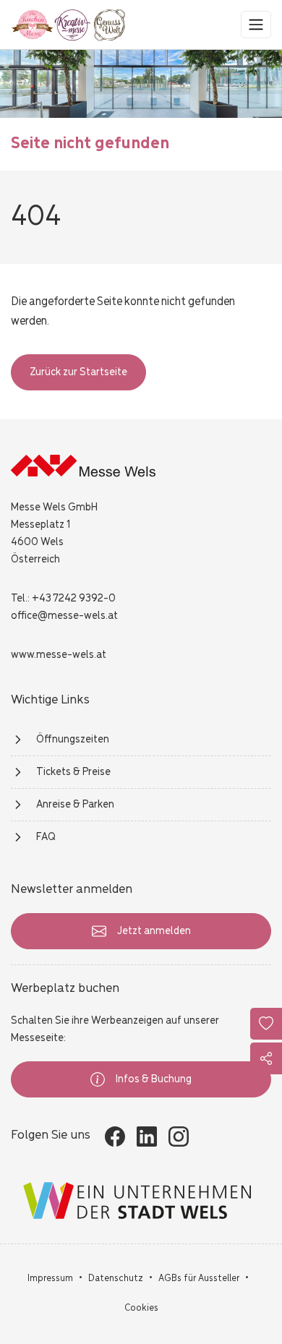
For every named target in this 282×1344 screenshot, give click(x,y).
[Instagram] (178, 1136)
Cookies (141, 1308)
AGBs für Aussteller (198, 1278)
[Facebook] (115, 1136)
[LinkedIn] (147, 1136)
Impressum (50, 1278)
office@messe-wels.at (64, 616)
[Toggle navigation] (256, 24)
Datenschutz (115, 1278)
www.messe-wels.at (58, 655)
